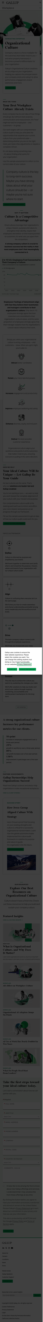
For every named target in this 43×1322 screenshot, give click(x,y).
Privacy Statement (24, 664)
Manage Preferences (27, 669)
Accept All (12, 669)
